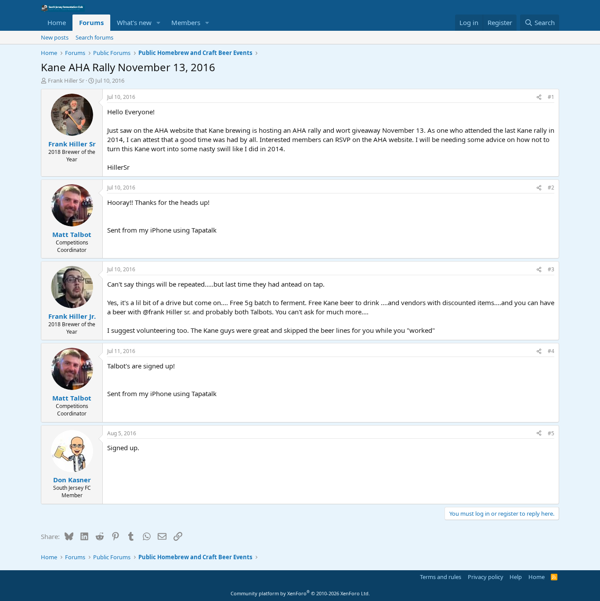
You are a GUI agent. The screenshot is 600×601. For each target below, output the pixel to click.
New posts (55, 37)
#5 (551, 433)
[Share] (539, 97)
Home (56, 22)
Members (185, 22)
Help (516, 577)
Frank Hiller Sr (66, 80)
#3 (551, 269)
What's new (134, 22)
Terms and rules (440, 577)
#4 (551, 351)
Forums (91, 22)
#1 (551, 97)
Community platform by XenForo (300, 593)
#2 (551, 187)
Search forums (94, 37)
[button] (158, 23)
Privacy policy (485, 577)
